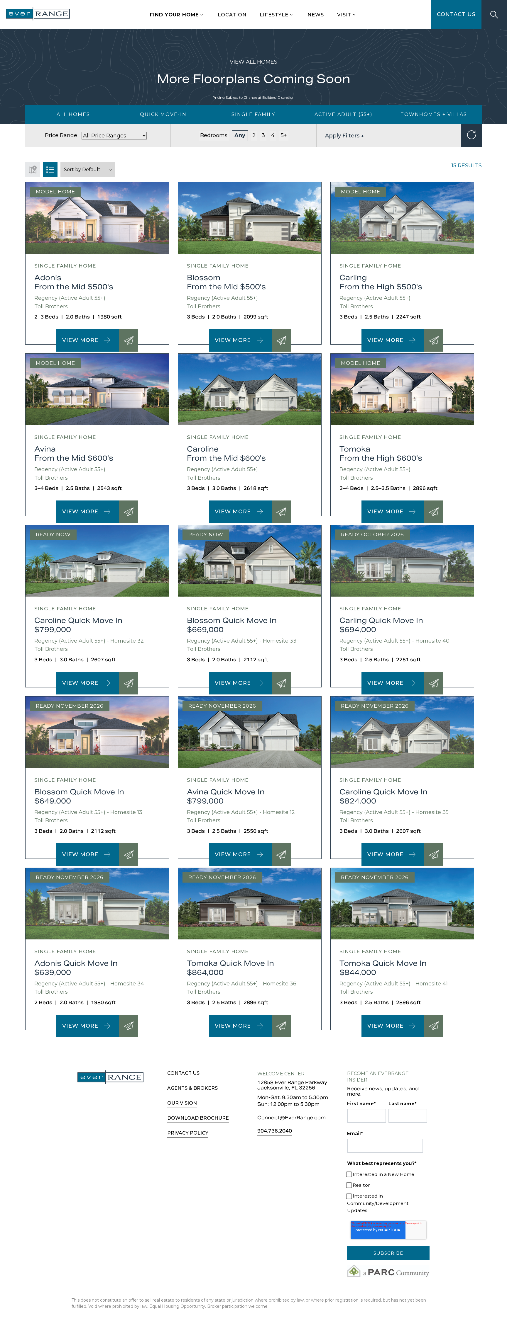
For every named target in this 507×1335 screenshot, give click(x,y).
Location (232, 15)
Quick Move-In (163, 114)
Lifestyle (274, 15)
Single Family (253, 114)
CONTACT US (456, 14)
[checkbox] (387, 1192)
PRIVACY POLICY (187, 1133)
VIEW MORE (80, 340)
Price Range (61, 135)
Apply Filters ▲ (344, 135)
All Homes (73, 114)
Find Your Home (174, 15)
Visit (344, 15)
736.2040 (274, 1131)
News (315, 15)
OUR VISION (182, 1103)
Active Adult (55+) (344, 114)
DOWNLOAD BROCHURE (198, 1118)
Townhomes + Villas (433, 114)
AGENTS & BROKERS (192, 1088)
